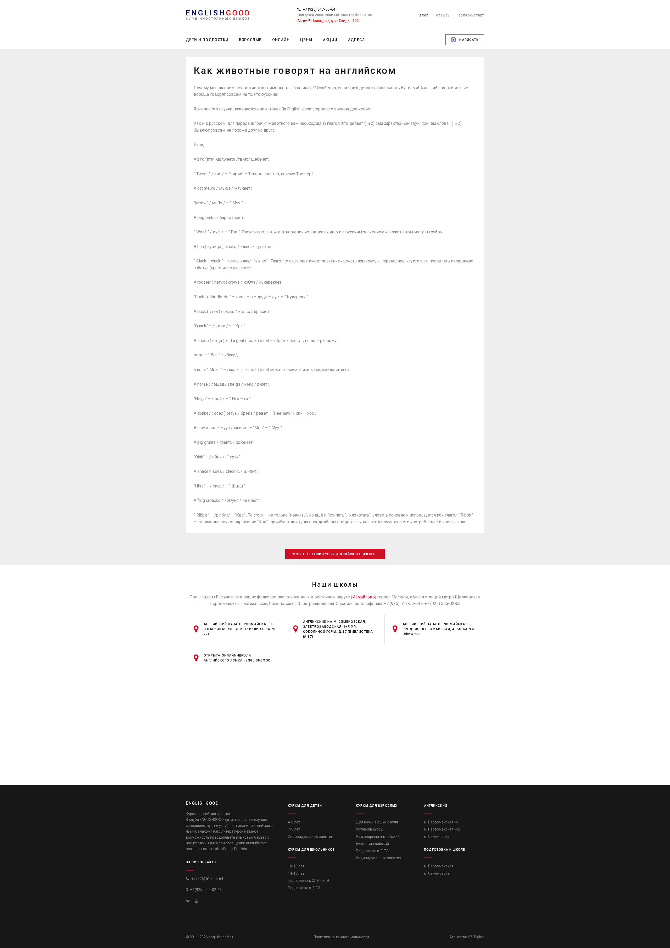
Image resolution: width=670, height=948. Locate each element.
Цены (306, 40)
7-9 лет (294, 829)
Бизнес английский (372, 844)
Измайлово (363, 596)
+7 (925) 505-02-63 (205, 890)
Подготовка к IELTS (304, 888)
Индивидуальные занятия (310, 836)
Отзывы (443, 15)
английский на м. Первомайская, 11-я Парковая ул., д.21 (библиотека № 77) (240, 629)
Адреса (356, 40)
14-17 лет (296, 873)
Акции (330, 40)
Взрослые (250, 40)
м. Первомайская (439, 866)
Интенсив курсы (369, 829)
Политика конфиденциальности (341, 937)
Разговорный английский (378, 836)
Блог (424, 15)
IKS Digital (476, 937)
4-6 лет (294, 822)
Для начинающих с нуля (377, 822)
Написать (468, 40)
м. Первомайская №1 (442, 822)
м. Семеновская (437, 836)
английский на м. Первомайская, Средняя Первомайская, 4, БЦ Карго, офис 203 (439, 629)
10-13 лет (296, 866)
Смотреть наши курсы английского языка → (335, 554)
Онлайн (281, 40)
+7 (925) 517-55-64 (318, 9)
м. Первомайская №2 (442, 829)
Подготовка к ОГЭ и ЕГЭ (308, 880)
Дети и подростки (207, 40)
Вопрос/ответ (471, 15)
